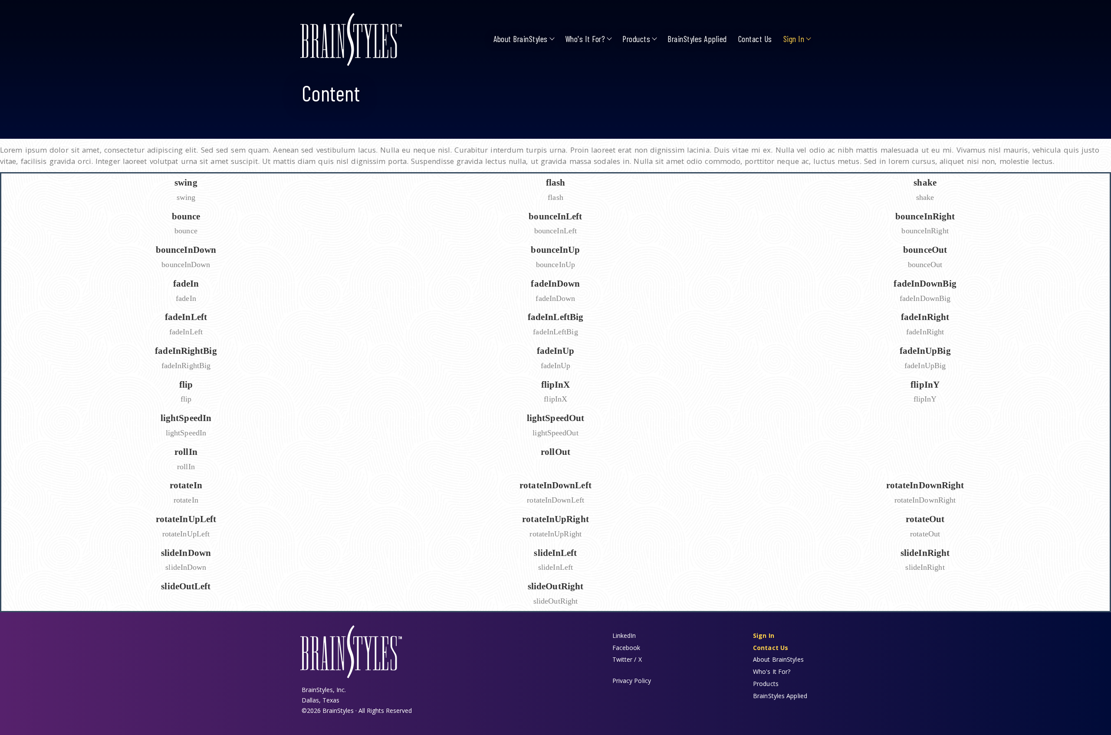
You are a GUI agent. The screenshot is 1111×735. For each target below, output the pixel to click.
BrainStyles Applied (697, 38)
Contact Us (755, 38)
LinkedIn (624, 635)
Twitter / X (627, 659)
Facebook (626, 648)
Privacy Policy (631, 680)
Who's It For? (585, 38)
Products (636, 38)
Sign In (794, 38)
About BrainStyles (520, 38)
